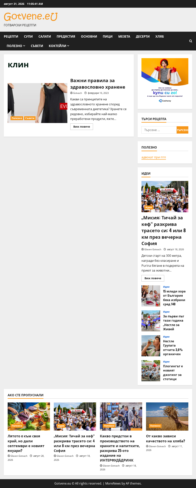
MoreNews (113, 483)
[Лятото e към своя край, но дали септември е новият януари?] (29, 416)
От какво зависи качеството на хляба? (165, 438)
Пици (108, 36)
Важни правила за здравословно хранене (37, 103)
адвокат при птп (153, 157)
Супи (28, 36)
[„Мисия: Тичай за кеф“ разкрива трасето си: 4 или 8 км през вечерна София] (164, 196)
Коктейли (57, 45)
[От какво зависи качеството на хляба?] (167, 416)
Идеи (148, 207)
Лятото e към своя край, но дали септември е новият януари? (26, 443)
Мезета (124, 36)
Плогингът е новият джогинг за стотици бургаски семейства (150, 370)
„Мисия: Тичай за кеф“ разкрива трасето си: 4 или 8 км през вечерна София (163, 230)
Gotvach (77, 93)
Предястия (66, 36)
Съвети (37, 45)
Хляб (159, 36)
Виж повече (83, 127)
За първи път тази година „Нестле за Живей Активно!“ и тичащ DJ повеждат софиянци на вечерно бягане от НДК (150, 320)
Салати (44, 36)
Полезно (14, 45)
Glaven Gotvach (152, 249)
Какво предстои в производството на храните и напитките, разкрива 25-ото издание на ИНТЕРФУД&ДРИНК (120, 447)
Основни (89, 36)
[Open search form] (190, 41)
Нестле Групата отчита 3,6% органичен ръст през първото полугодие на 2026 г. (150, 345)
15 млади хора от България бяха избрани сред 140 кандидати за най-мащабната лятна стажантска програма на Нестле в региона (150, 295)
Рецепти (11, 36)
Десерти (143, 36)
